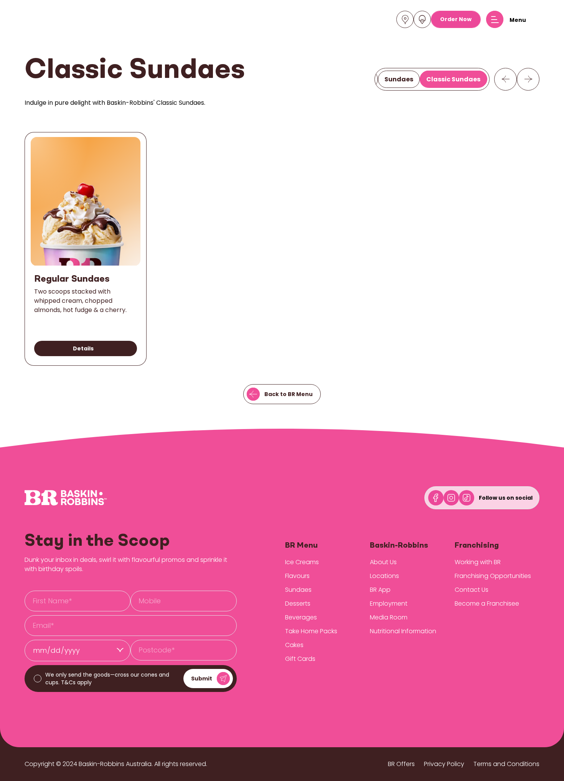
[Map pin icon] (405, 19)
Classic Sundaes (453, 78)
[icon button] (505, 79)
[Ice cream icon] (422, 19)
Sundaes (398, 78)
